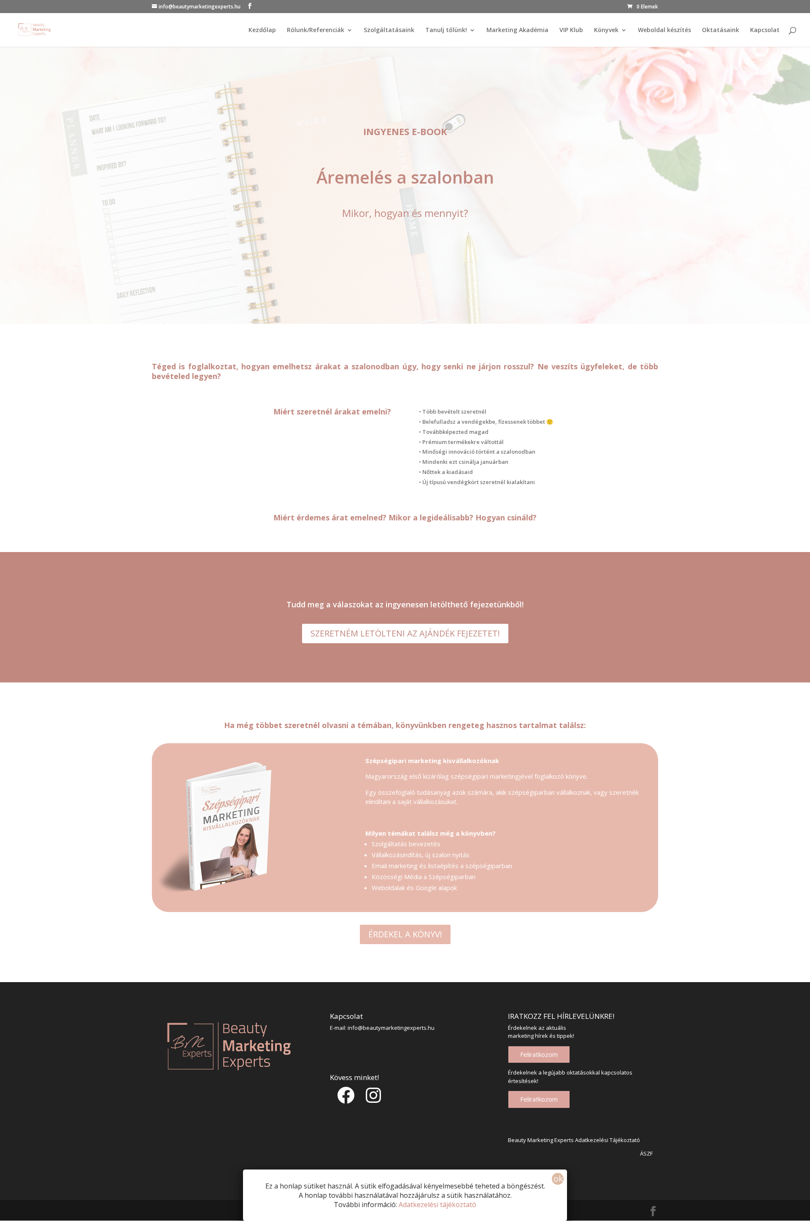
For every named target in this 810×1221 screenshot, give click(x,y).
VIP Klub (571, 30)
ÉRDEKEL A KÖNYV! (405, 934)
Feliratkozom (539, 1054)
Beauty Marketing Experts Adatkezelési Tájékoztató (574, 1140)
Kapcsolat (765, 30)
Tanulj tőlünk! (446, 30)
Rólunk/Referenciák (315, 30)
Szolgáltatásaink (389, 30)
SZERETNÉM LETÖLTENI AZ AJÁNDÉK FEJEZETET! (405, 633)
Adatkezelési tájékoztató (437, 1204)
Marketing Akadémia (517, 30)
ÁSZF (646, 1153)
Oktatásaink (720, 30)
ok (558, 1178)
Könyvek (606, 30)
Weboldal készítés (664, 30)
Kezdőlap (262, 30)
